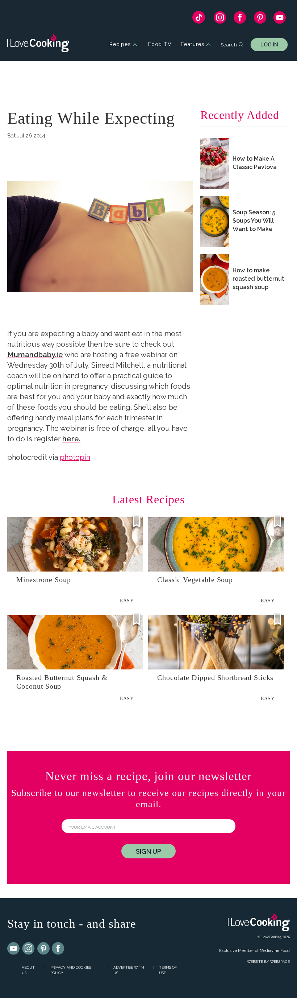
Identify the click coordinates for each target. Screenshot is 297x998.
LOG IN (269, 44)
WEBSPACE (280, 962)
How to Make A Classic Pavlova (255, 162)
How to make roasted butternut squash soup (258, 278)
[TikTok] (198, 19)
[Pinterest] (260, 19)
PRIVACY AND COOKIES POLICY (70, 970)
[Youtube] (13, 948)
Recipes (120, 44)
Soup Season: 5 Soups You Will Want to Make (254, 220)
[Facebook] (240, 19)
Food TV (160, 44)
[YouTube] (280, 19)
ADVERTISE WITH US (128, 970)
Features (192, 44)
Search (229, 44)
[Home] (38, 44)
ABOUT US (28, 970)
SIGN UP (148, 851)
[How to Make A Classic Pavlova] (214, 163)
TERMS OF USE (168, 970)
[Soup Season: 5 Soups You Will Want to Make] (214, 221)
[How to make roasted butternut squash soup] (214, 279)
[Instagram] (220, 19)
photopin (75, 457)
